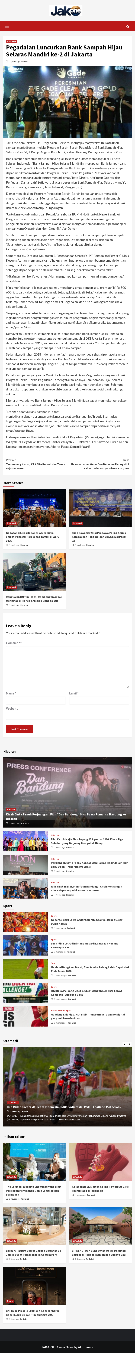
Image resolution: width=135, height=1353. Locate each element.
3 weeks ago (59, 871)
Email (74, 693)
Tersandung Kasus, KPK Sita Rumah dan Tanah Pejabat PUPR (35, 464)
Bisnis (10, 1301)
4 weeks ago (59, 894)
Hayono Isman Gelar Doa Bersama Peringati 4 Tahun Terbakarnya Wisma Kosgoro (100, 464)
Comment (14, 643)
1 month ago (60, 928)
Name (11, 693)
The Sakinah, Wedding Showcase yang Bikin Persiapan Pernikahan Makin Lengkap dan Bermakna (33, 1190)
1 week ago (14, 545)
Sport (54, 916)
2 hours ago (14, 1198)
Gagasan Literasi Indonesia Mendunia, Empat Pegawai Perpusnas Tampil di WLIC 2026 (32, 536)
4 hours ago (80, 1195)
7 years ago (14, 61)
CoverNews (65, 1347)
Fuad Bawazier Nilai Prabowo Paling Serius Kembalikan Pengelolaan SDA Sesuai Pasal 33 (99, 536)
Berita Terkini (58, 1011)
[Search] (128, 26)
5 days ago (14, 1259)
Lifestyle (11, 1177)
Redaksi (24, 61)
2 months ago (60, 975)
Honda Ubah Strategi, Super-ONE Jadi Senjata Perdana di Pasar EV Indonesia (61, 1107)
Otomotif (13, 1102)
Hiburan (11, 809)
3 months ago (60, 1022)
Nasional (11, 41)
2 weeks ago (14, 823)
